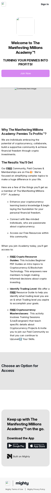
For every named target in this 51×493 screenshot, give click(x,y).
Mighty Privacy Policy (36, 489)
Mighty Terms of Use (14, 489)
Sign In (45, 4)
